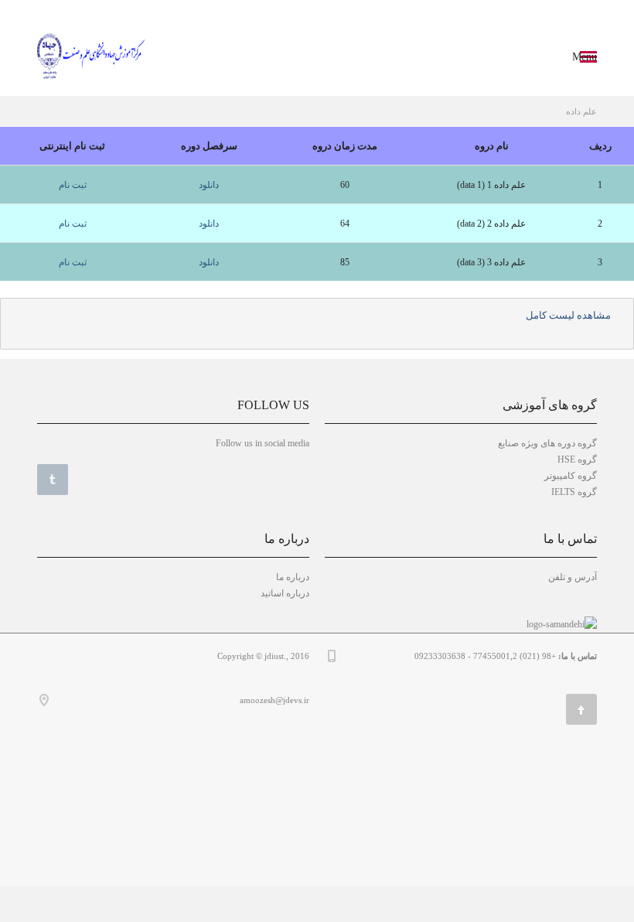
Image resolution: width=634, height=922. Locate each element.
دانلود (209, 184)
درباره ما (292, 577)
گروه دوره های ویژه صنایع (547, 443)
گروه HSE (577, 459)
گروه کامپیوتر (570, 475)
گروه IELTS (574, 492)
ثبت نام (73, 184)
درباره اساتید (285, 593)
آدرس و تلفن (572, 577)
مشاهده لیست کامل (568, 315)
